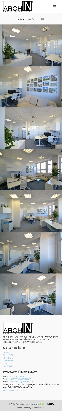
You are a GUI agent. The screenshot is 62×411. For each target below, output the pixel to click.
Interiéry (8, 360)
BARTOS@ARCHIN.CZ (20, 378)
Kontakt (7, 366)
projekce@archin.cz (21, 381)
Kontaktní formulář (14, 390)
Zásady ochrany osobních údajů (31, 407)
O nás (6, 352)
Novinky (7, 363)
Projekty (8, 358)
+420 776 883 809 (15, 376)
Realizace (8, 355)
